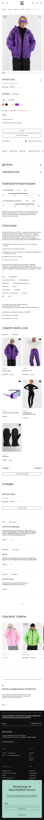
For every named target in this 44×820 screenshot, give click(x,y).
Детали (4, 151)
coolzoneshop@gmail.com (13, 755)
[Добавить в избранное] (40, 17)
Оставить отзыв (22, 508)
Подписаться (22, 808)
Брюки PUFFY (27, 371)
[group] (22, 43)
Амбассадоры (32, 777)
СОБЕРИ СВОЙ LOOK (34, 151)
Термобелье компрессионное (29, 413)
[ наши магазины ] (8, 742)
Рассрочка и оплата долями (9, 773)
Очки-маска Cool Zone (10, 413)
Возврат (4, 775)
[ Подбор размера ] (7, 119)
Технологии (13, 151)
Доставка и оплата (6, 770)
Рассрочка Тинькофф (22, 135)
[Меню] (3, 3)
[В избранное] (40, 624)
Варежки (5, 456)
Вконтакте (31, 753)
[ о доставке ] (6, 141)
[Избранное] (33, 3)
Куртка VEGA (6, 371)
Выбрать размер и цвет (22, 473)
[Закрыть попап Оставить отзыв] (39, 783)
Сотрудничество (33, 773)
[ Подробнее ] (22, 815)
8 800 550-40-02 (11, 753)
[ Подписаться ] (36, 723)
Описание (22, 151)
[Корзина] (41, 3)
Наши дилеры (32, 775)
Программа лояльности (8, 777)
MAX (30, 755)
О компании (32, 770)
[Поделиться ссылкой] (41, 80)
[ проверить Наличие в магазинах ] (12, 122)
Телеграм (31, 757)
